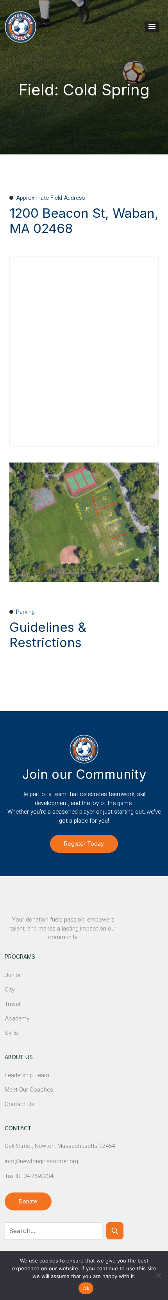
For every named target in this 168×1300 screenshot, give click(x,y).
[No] (158, 1275)
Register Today (84, 843)
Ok (85, 1288)
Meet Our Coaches (29, 1090)
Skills (11, 1033)
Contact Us (19, 1104)
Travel (12, 1004)
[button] (152, 27)
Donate (28, 1201)
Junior (13, 975)
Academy (17, 1018)
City (9, 989)
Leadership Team (27, 1075)
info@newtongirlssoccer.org (41, 1161)
